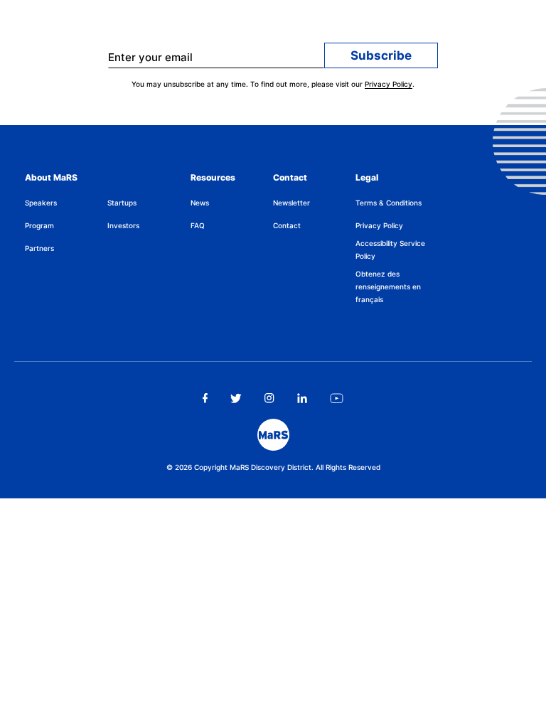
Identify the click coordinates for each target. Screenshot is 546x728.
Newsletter (291, 202)
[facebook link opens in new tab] (205, 398)
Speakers (41, 202)
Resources (213, 177)
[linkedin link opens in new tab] (302, 398)
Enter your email (150, 57)
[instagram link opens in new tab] (269, 398)
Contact (290, 177)
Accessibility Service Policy (390, 249)
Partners (39, 248)
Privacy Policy (388, 84)
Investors (123, 225)
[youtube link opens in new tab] (336, 398)
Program (39, 225)
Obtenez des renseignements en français (388, 286)
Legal (366, 177)
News (200, 202)
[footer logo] (273, 435)
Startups (121, 202)
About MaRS (51, 177)
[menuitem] (66, 202)
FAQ (198, 225)
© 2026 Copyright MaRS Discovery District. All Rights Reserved (273, 467)
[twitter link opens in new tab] (236, 398)
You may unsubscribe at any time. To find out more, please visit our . (273, 84)
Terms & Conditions (388, 202)
